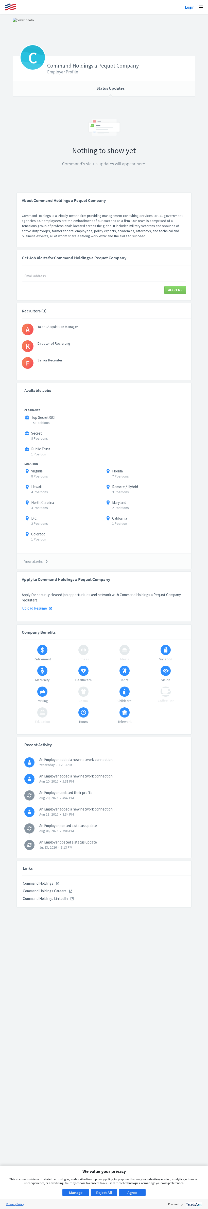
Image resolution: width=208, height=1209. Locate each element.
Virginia (37, 471)
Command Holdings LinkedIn (45, 898)
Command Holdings (38, 883)
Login (190, 7)
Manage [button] (75, 1192)
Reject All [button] (104, 1192)
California (119, 518)
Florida (117, 471)
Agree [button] (132, 1192)
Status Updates (110, 88)
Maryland (119, 502)
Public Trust (40, 449)
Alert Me (175, 290)
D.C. (34, 518)
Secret (36, 433)
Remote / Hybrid (125, 486)
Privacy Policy (15, 1204)
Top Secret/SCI (43, 417)
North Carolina (42, 502)
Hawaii (36, 486)
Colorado (38, 534)
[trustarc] (193, 1204)
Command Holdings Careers (45, 890)
